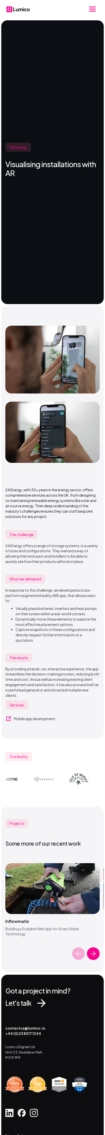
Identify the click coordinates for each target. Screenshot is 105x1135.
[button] (92, 9)
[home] (18, 9)
